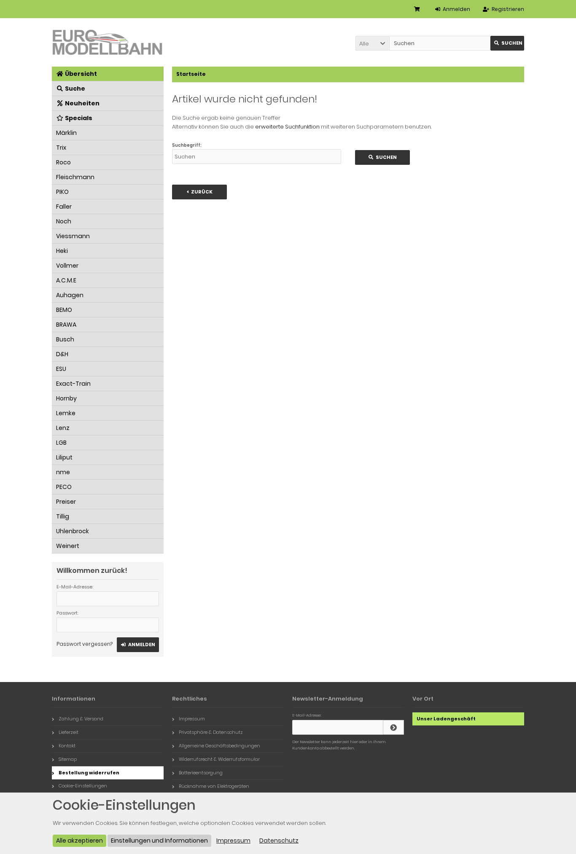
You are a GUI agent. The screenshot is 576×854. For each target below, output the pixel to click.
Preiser (66, 501)
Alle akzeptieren (79, 840)
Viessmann (73, 236)
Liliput (64, 457)
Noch (63, 221)
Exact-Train (73, 383)
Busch (65, 339)
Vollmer (67, 265)
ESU (61, 369)
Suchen (507, 43)
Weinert (67, 546)
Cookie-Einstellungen (83, 785)
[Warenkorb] (418, 9)
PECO (64, 487)
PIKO (62, 192)
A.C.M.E (66, 280)
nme (63, 472)
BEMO (64, 310)
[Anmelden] (393, 727)
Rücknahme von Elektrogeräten (214, 786)
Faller (64, 206)
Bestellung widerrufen (89, 772)
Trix (61, 147)
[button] (372, 43)
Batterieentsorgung (201, 772)
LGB (61, 442)
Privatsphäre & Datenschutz (211, 732)
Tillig (62, 516)
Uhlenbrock (72, 531)
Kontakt (67, 745)
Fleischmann (75, 177)
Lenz (63, 428)
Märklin (66, 133)
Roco (63, 162)
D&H (62, 354)
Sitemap (68, 759)
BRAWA (66, 324)
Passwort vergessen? (85, 643)
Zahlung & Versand (81, 718)
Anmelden (138, 645)
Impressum (192, 718)
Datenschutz (279, 840)
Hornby (66, 398)
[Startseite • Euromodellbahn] (108, 42)
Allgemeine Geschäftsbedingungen (219, 745)
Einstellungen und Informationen (159, 840)
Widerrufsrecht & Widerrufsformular (219, 759)
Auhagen (69, 295)
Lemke (65, 413)
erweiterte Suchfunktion (287, 127)
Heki (62, 251)
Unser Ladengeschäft (446, 718)
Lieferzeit (68, 732)
